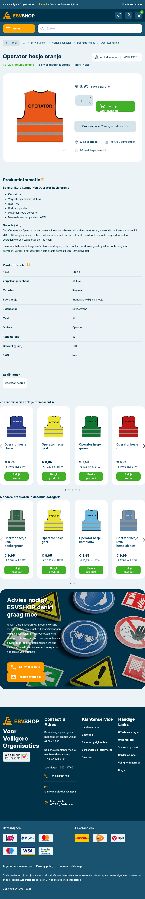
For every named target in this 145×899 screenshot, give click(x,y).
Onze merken (126, 739)
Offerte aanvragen (128, 732)
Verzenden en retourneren (97, 749)
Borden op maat (127, 755)
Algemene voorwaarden (18, 866)
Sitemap (76, 866)
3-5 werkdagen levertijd (54, 64)
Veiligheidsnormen (129, 762)
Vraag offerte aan (114, 126)
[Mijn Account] (128, 15)
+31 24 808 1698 (29, 667)
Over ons (87, 757)
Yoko (86, 64)
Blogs (121, 770)
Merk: (78, 64)
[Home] (23, 42)
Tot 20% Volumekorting (18, 64)
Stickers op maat (128, 747)
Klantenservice (131, 4)
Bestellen (87, 734)
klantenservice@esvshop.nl (60, 791)
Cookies (62, 866)
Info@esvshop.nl (30, 677)
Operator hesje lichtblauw (90, 540)
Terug (13, 43)
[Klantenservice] (118, 15)
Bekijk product (17, 476)
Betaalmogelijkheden (94, 742)
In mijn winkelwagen (109, 108)
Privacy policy (45, 866)
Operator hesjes (15, 383)
